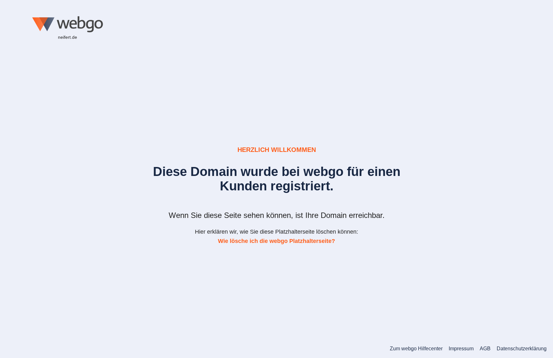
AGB (485, 348)
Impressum (461, 348)
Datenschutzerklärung (522, 348)
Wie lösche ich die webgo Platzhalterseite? (276, 241)
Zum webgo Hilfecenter (416, 348)
